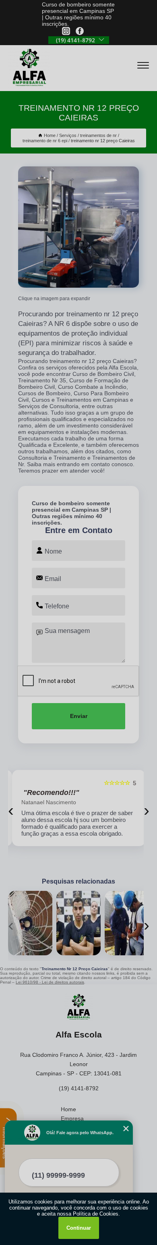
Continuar (78, 1228)
